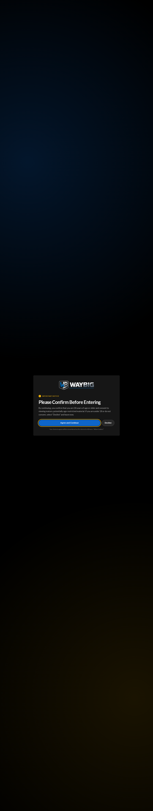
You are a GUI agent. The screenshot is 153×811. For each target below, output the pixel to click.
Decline (108, 423)
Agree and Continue (69, 423)
